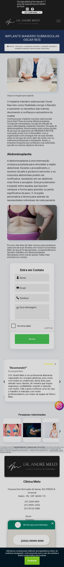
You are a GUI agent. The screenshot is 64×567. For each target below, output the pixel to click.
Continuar (32, 561)
